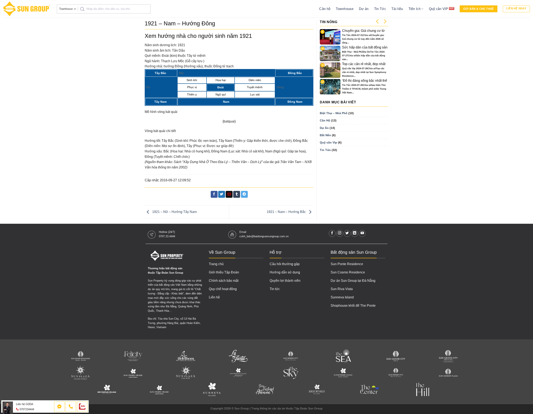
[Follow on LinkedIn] (354, 233)
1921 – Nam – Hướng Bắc (287, 212)
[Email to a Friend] (229, 194)
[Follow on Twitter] (347, 233)
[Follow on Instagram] (339, 233)
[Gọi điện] (71, 407)
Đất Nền (325, 135)
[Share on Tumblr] (236, 194)
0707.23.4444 (167, 236)
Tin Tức (380, 9)
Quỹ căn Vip (328, 142)
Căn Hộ (325, 120)
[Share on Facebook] (214, 194)
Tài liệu (397, 9)
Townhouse (345, 9)
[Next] (385, 21)
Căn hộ (324, 9)
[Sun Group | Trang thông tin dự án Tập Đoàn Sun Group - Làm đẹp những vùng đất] (27, 9)
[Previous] (377, 21)
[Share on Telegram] (244, 194)
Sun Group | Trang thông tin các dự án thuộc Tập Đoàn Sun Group (278, 408)
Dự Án (324, 128)
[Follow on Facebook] (332, 233)
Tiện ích (414, 9)
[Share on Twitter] (221, 194)
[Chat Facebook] (59, 407)
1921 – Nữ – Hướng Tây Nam (174, 212)
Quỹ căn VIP (438, 9)
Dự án (364, 9)
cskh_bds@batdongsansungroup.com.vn (264, 236)
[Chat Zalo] (82, 407)
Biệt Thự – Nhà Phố (333, 113)
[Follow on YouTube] (362, 233)
